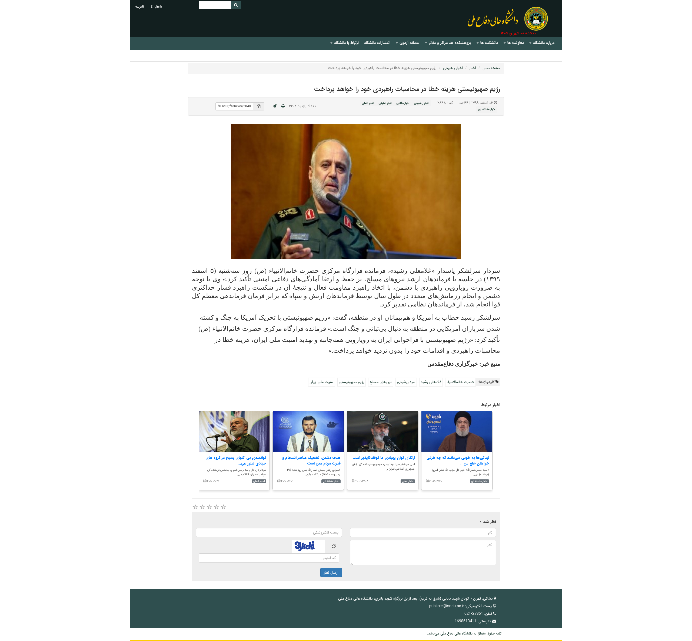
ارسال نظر (331, 572)
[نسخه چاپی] (283, 106)
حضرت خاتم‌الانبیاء (460, 382)
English (156, 6)
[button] (542, 43)
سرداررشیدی (406, 382)
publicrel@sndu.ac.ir (446, 606)
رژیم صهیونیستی (351, 382)
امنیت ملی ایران (322, 382)
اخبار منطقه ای (486, 109)
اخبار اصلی (368, 103)
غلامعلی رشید (431, 382)
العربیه (139, 6)
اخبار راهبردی (453, 68)
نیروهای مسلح (381, 382)
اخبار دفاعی (403, 103)
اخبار (472, 68)
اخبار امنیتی (385, 103)
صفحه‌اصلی (491, 68)
